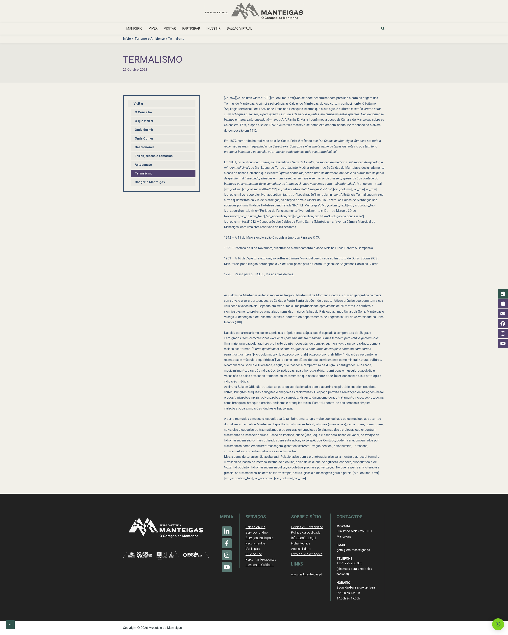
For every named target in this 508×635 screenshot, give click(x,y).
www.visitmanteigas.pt (306, 574)
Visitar (138, 103)
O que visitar (144, 121)
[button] (383, 29)
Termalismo (144, 173)
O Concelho (143, 112)
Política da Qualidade (305, 532)
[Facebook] (227, 543)
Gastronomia (144, 147)
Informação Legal (303, 538)
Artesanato (143, 165)
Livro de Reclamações (306, 554)
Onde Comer (144, 138)
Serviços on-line (256, 532)
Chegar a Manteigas (150, 182)
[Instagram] (227, 555)
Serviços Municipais (259, 538)
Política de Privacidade (307, 527)
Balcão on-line (255, 527)
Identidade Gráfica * (259, 565)
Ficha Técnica (300, 543)
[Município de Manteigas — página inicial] (254, 12)
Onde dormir (144, 130)
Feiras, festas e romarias (154, 156)
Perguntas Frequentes (260, 559)
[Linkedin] (227, 531)
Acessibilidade (301, 549)
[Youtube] (227, 567)
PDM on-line (253, 554)
